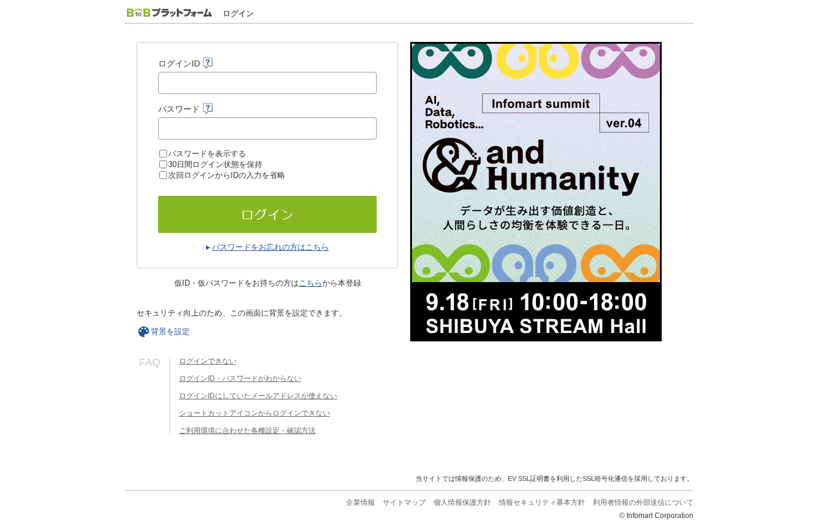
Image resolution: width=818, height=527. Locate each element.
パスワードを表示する (207, 153)
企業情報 (360, 502)
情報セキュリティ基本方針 (542, 502)
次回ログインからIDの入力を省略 (226, 175)
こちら (310, 282)
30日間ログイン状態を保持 (215, 164)
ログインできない (208, 361)
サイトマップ (404, 502)
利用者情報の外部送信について (643, 502)
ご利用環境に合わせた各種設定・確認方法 (247, 430)
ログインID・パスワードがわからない (240, 378)
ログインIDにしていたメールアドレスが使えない (258, 395)
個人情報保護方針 (462, 502)
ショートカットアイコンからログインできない (254, 413)
